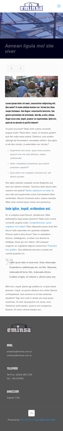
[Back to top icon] (31, 413)
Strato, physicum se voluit (38, 190)
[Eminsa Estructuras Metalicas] (31, 6)
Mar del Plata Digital (30, 420)
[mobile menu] (58, 6)
